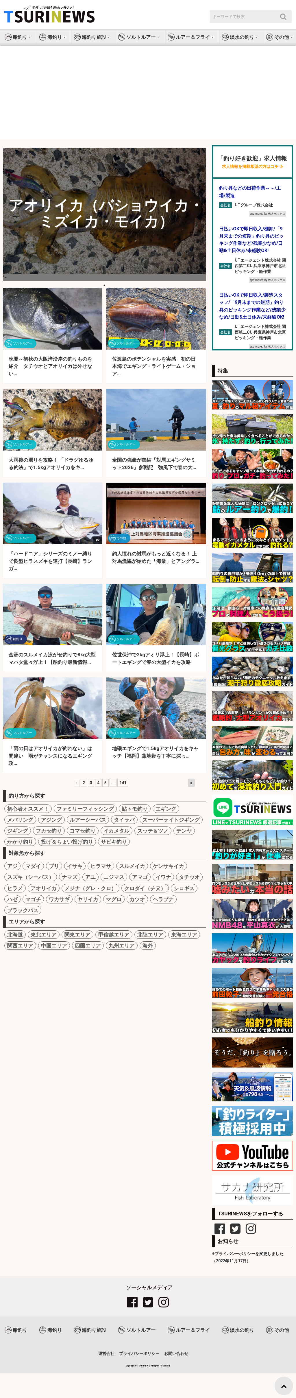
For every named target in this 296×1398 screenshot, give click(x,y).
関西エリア (20, 946)
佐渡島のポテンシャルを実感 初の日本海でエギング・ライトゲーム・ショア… (154, 366)
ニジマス (113, 877)
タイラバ (124, 820)
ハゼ (12, 899)
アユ (90, 877)
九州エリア (122, 946)
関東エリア (77, 935)
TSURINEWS (144, 1365)
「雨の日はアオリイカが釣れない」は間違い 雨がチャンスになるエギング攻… (50, 755)
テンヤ (184, 831)
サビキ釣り (114, 842)
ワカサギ (59, 899)
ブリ (54, 866)
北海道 (15, 935)
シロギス (184, 888)
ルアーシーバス (88, 820)
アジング (51, 820)
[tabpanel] (104, 214)
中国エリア (54, 946)
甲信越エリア (114, 935)
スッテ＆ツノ (153, 831)
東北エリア (44, 935)
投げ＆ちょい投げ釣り (67, 842)
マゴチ (33, 899)
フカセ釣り (49, 831)
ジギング (17, 831)
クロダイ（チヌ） (145, 888)
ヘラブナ (163, 899)
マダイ (33, 866)
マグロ (114, 899)
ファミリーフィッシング (85, 809)
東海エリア (184, 935)
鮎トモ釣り (135, 809)
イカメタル (116, 831)
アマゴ (140, 877)
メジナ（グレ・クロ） (90, 888)
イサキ (75, 866)
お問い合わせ (176, 1353)
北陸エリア (150, 935)
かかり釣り (20, 842)
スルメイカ (132, 866)
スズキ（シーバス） (30, 877)
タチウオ (189, 877)
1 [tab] (104, 285)
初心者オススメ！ (28, 809)
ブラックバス (22, 910)
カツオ (137, 899)
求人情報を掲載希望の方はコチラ (252, 166)
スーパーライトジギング (171, 820)
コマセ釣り (83, 831)
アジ (12, 866)
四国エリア (88, 946)
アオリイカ (44, 888)
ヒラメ (15, 888)
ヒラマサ (100, 866)
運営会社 (106, 1353)
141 (122, 782)
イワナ (163, 877)
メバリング (20, 820)
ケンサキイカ (168, 866)
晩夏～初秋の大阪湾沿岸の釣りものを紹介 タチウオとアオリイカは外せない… (50, 366)
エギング (166, 809)
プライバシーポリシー (139, 1353)
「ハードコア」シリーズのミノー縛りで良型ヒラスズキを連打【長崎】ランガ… (50, 561)
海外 (148, 946)
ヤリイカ (87, 899)
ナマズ (69, 877)
